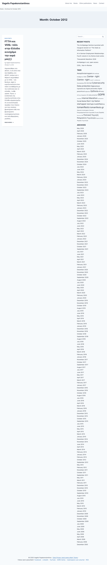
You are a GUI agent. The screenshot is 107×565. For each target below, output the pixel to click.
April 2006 (80, 537)
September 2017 (82, 365)
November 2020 (82, 272)
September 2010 (82, 493)
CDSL (85, 76)
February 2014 (82, 452)
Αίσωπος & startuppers (83, 110)
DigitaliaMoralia (81, 88)
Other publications (85, 3)
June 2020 (80, 285)
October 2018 (81, 334)
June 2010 (80, 501)
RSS (87, 560)
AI (93, 73)
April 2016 (80, 403)
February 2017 (82, 382)
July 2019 (80, 311)
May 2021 (80, 257)
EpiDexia (94, 91)
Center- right (93, 76)
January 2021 (81, 267)
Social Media (81, 101)
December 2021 (82, 241)
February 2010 (82, 508)
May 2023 (80, 198)
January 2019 (81, 326)
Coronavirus (80, 83)
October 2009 (81, 519)
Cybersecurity (98, 83)
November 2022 (82, 213)
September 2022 (82, 218)
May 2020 (80, 287)
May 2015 (80, 429)
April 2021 (80, 259)
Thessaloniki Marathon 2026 (86, 59)
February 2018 (82, 354)
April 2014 (80, 447)
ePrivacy (101, 91)
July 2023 (80, 192)
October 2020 (81, 275)
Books (76, 3)
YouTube (53, 560)
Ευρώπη (101, 112)
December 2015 (82, 413)
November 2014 (82, 442)
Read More (9, 122)
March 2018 (81, 352)
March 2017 (81, 380)
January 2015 (81, 436)
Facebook (37, 560)
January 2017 (81, 385)
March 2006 (81, 539)
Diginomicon (95, 86)
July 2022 (80, 223)
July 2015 (80, 424)
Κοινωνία (79, 115)
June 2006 (80, 532)
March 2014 (81, 449)
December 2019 (82, 300)
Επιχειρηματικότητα (82, 112)
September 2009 (82, 521)
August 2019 (81, 308)
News (95, 3)
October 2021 (81, 246)
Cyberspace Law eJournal (75, 560)
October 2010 (81, 490)
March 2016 (81, 406)
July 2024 (80, 167)
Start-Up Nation (93, 101)
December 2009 (82, 514)
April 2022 (80, 231)
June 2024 (80, 169)
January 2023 (81, 208)
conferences (97, 80)
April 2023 (80, 200)
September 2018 (82, 336)
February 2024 (82, 177)
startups (90, 104)
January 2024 (81, 180)
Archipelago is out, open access (87, 62)
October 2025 (81, 141)
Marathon (93, 98)
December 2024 (82, 159)
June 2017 (80, 372)
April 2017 (80, 377)
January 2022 (81, 239)
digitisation (87, 91)
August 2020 (81, 280)
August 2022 (81, 221)
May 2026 (80, 128)
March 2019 (81, 321)
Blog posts (8, 38)
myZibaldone (100, 98)
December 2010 (82, 485)
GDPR (101, 94)
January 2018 (81, 357)
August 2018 (81, 339)
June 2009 (80, 526)
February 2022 (82, 236)
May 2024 (80, 172)
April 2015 (80, 431)
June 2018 (80, 344)
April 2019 (80, 318)
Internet (85, 98)
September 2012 (82, 462)
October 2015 (81, 419)
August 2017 (81, 367)
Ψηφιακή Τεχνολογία (82, 120)
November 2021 (82, 244)
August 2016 (81, 395)
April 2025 (80, 149)
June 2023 (80, 195)
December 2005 (82, 544)
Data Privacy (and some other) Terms (65, 557)
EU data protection (92, 95)
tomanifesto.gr (97, 107)
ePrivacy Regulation (81, 95)
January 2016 (81, 411)
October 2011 (81, 472)
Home (2, 9)
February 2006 (82, 542)
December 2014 (82, 439)
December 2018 (82, 329)
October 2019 (81, 305)
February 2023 (82, 205)
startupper (81, 104)
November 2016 (82, 390)
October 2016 (81, 393)
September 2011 (82, 475)
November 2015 (82, 416)
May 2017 (80, 375)
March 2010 (81, 506)
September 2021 (82, 249)
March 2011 (81, 480)
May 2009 (80, 529)
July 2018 (80, 341)
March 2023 (81, 203)
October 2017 (81, 362)
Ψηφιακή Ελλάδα (99, 118)
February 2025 (82, 154)
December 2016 (82, 388)
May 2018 (80, 347)
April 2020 (80, 290)
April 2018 (80, 349)
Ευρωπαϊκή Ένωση (94, 112)
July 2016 (80, 398)
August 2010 (81, 495)
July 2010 (80, 498)
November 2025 (82, 139)
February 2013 (82, 457)
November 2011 (82, 470)
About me (68, 3)
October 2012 (81, 460)
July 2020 (80, 282)
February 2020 (82, 295)
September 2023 (82, 190)
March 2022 (81, 234)
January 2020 (81, 298)
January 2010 (81, 511)
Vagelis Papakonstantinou (13, 62)
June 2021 (80, 254)
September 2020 (82, 277)
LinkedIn (45, 560)
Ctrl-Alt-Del (87, 83)
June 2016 (80, 400)
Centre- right (83, 79)
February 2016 (82, 408)
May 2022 (80, 228)
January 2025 (81, 156)
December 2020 (82, 269)
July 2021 (80, 252)
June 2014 (80, 444)
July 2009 (80, 524)
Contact (101, 3)
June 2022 (80, 226)
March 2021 (81, 262)
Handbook (79, 98)
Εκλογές (91, 110)
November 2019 (82, 303)
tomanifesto (83, 107)
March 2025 (81, 151)
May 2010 (80, 503)
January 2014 (81, 454)
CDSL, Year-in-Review (84, 65)
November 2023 (82, 185)
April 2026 (80, 131)
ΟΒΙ (82, 115)
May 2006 (80, 534)
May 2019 (80, 316)
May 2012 (80, 465)
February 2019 (82, 323)
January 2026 (81, 136)
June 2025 (80, 144)
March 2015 (81, 434)
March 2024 (81, 174)
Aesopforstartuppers (85, 73)
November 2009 (82, 516)
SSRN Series (61, 560)
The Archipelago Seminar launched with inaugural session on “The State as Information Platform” (90, 47)
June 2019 (80, 313)
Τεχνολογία (91, 118)
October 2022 (81, 216)
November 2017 (82, 359)
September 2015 (82, 421)
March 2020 (81, 293)
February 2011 (81, 483)
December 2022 (82, 210)
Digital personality (91, 88)
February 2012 (82, 467)
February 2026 (82, 133)
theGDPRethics (99, 104)
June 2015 (80, 426)
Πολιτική (87, 115)
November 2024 (82, 162)
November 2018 (82, 331)
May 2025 (80, 146)
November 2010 (82, 488)
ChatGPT (92, 80)
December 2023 (82, 182)
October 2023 (81, 187)
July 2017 (80, 370)
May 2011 (80, 478)
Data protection (84, 86)
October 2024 (81, 164)
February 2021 (82, 264)
